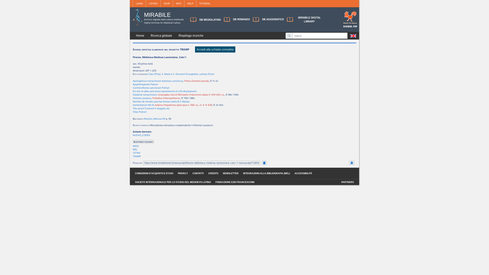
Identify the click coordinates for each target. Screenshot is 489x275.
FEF (355, 26)
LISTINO (153, 3)
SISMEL (348, 26)
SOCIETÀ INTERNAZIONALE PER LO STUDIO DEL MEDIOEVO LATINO (173, 182)
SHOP (167, 3)
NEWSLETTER (231, 173)
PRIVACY (183, 173)
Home (140, 35)
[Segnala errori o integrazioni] (351, 162)
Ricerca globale (161, 35)
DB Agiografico (273, 19)
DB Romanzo (241, 19)
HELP (190, 3)
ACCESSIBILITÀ (303, 173)
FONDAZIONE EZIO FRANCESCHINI (234, 182)
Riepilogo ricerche (191, 35)
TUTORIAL (204, 3)
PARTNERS (347, 182)
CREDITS (213, 173)
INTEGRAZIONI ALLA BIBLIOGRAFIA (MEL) (266, 173)
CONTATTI (198, 173)
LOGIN (139, 3)
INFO (178, 3)
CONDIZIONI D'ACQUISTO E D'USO (154, 173)
